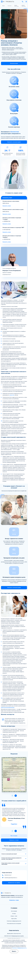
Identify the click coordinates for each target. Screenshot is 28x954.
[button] (12, 796)
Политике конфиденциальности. (19, 948)
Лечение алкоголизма (16, 6)
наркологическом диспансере (7, 707)
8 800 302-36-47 (7, 875)
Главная (3, 5)
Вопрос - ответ (14, 916)
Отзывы (14, 913)
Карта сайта (14, 918)
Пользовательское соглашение (14, 923)
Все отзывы (14, 835)
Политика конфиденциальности (14, 921)
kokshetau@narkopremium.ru (10, 877)
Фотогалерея (14, 911)
